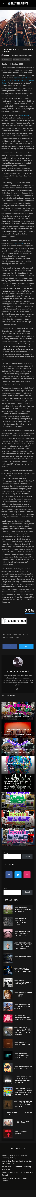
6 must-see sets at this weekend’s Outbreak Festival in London (22, 1079)
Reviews (26, 59)
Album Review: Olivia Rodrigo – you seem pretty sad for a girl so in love (23, 945)
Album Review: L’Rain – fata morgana (23, 1067)
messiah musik (14, 637)
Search (6, 853)
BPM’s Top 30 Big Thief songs (21, 1122)
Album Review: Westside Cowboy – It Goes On (22, 909)
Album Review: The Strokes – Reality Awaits (22, 1006)
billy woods (23, 634)
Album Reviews (6, 59)
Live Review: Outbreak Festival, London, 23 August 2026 (22, 1018)
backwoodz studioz (10, 634)
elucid (5, 637)
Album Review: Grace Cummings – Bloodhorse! (23, 994)
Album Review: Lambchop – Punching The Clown (20, 921)
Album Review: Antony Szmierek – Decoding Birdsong (23, 970)
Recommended (17, 59)
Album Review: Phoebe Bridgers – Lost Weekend (22, 1055)
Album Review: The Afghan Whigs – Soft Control (22, 933)
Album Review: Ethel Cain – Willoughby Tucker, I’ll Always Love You (23, 1103)
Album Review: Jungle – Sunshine (22, 1043)
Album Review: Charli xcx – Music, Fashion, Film (22, 982)
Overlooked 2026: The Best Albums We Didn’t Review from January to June (23, 1091)
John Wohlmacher (11, 55)
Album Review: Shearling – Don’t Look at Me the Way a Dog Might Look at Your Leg (23, 1030)
